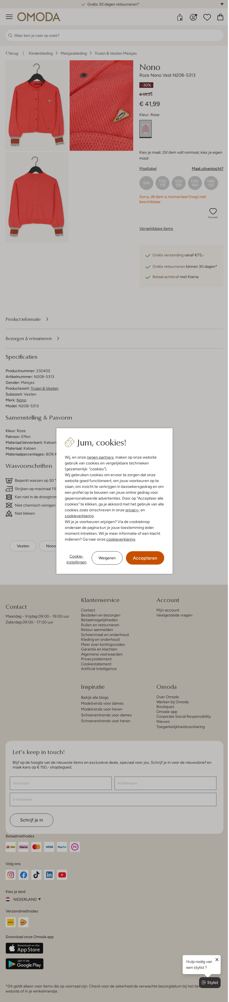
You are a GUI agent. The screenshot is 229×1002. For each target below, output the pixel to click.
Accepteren (145, 558)
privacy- (132, 510)
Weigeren (107, 558)
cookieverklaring (79, 516)
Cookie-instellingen (76, 559)
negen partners (100, 457)
